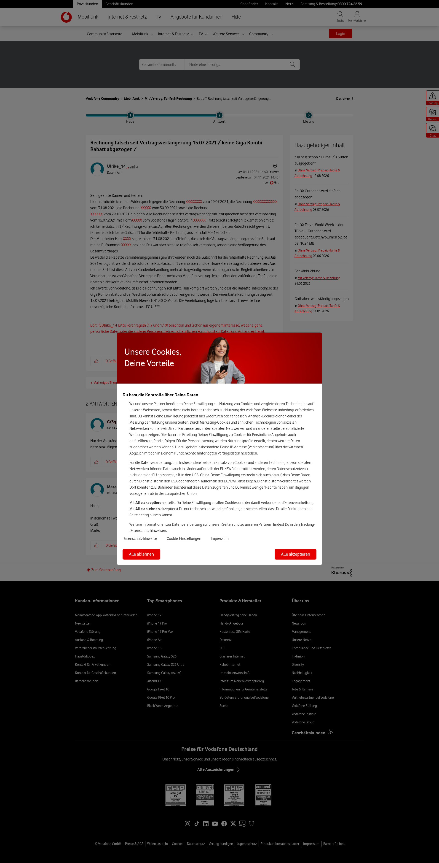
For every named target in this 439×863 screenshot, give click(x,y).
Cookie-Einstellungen (184, 538)
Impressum (220, 538)
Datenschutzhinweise (140, 538)
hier (202, 416)
